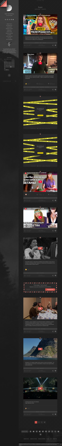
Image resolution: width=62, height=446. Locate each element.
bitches (37, 411)
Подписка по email (9, 28)
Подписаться (50, 289)
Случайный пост (9, 25)
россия (44, 42)
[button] (40, 248)
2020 (38, 368)
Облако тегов (9, 31)
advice (34, 228)
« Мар (7, 69)
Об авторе (9, 34)
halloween (43, 411)
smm (43, 228)
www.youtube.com (43, 47)
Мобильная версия (9, 33)
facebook (39, 228)
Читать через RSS (9, 36)
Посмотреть (41, 115)
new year (42, 368)
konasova (37, 42)
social (46, 228)
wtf (41, 42)
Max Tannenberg (9, 39)
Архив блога (9, 30)
